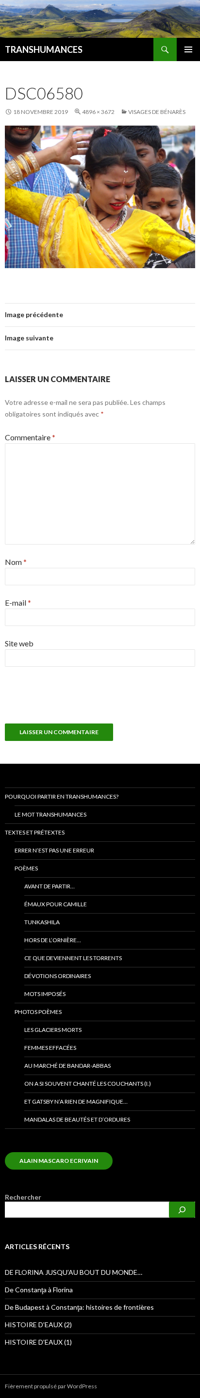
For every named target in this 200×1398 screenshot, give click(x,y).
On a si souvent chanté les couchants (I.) (87, 1083)
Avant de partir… (49, 886)
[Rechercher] (182, 1210)
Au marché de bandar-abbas (67, 1065)
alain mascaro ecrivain (58, 1160)
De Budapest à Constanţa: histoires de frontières (79, 1307)
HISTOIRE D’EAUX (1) (38, 1342)
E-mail (18, 602)
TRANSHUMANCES (44, 49)
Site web (19, 643)
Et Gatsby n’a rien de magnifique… (76, 1101)
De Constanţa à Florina (39, 1290)
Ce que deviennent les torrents (73, 958)
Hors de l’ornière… (52, 940)
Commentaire (30, 437)
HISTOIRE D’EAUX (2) (38, 1324)
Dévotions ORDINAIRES (57, 976)
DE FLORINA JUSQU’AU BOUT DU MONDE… (73, 1272)
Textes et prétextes (35, 832)
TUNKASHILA (42, 922)
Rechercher (23, 1197)
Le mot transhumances (50, 814)
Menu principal (188, 49)
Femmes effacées (50, 1047)
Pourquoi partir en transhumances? (61, 796)
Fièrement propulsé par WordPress (51, 1386)
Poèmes (26, 868)
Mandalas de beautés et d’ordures (77, 1119)
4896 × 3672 (98, 111)
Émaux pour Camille (55, 904)
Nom (16, 561)
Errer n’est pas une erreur (54, 850)
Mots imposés (45, 993)
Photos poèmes (38, 1011)
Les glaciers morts (53, 1029)
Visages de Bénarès (156, 111)
